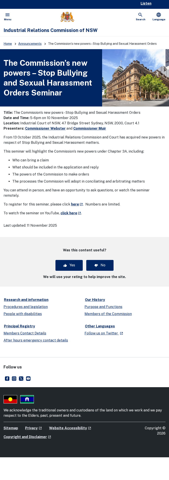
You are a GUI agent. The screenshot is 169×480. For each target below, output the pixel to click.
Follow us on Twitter (103, 333)
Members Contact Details (25, 333)
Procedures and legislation (26, 307)
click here (71, 213)
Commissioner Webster (45, 128)
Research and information (26, 300)
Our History (95, 300)
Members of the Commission (108, 314)
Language (158, 16)
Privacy (33, 428)
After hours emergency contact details (36, 340)
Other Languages (100, 326)
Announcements (30, 43)
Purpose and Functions (103, 307)
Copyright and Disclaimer (27, 437)
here (77, 204)
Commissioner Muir (89, 128)
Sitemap (11, 428)
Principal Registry (19, 326)
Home (8, 43)
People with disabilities (23, 314)
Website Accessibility (70, 428)
